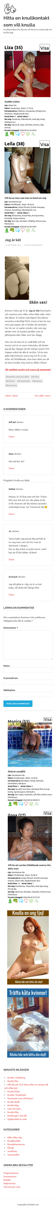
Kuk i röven (12, 395)
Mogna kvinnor (11, 1172)
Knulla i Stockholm (16, 1094)
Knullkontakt (13, 1140)
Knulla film (12, 1080)
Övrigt (10, 1147)
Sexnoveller (13, 1154)
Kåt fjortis (10, 381)
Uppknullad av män (17, 1119)
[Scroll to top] (51, 1205)
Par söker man (42, 395)
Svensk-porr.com (11, 1186)
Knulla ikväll (13, 1101)
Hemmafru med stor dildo (17, 376)
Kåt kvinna (37, 381)
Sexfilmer (12, 1151)
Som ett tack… (15, 1108)
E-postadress (10, 677)
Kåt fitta (35, 376)
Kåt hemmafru (23, 381)
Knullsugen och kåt (17, 1115)
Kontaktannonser (33, 245)
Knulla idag (13, 1105)
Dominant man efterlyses (20, 1098)
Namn (6, 665)
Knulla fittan (13, 1091)
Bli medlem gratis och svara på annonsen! (28, 369)
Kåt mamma (11, 385)
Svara (11, 436)
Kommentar (10, 627)
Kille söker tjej (14, 1137)
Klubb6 (7, 1179)
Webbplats (9, 690)
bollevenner (9, 1183)
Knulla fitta (13, 1112)
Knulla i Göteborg (16, 1077)
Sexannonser (10, 1176)
